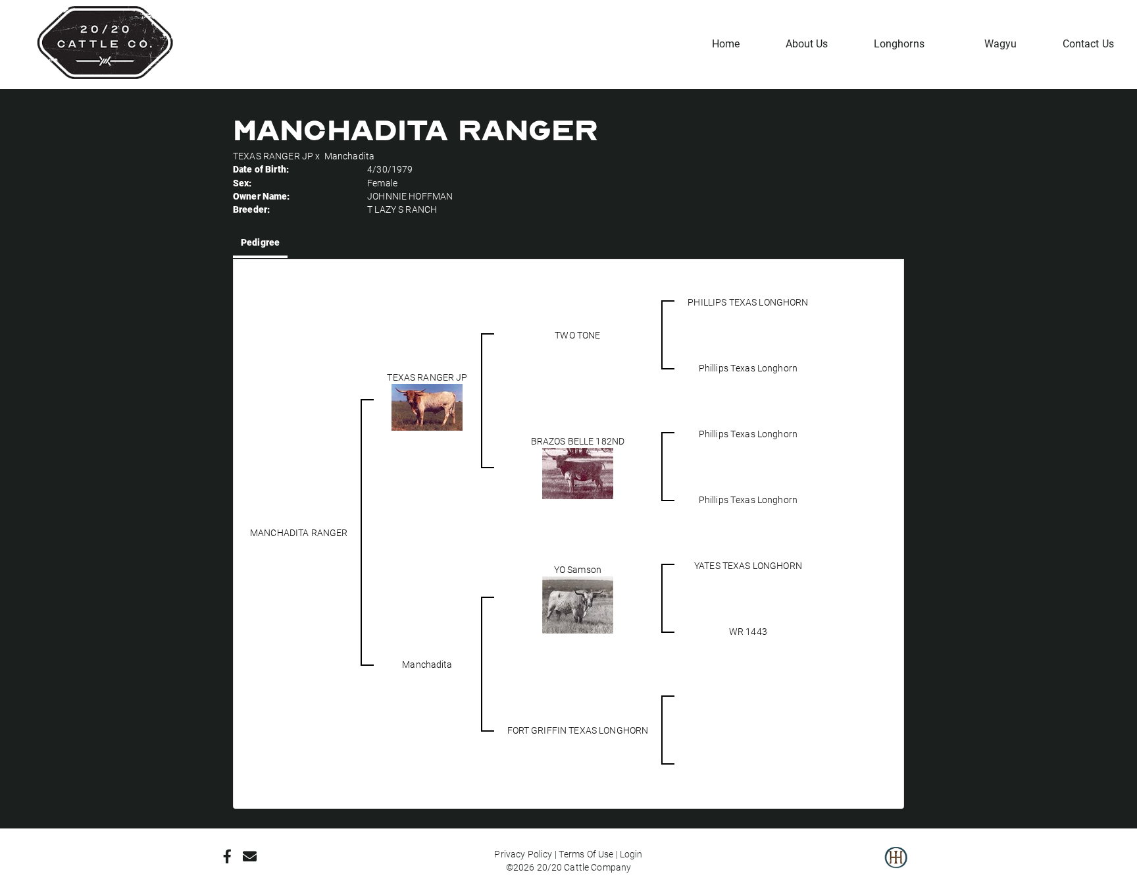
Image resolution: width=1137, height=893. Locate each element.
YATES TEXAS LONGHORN (748, 565)
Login (631, 854)
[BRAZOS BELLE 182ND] (577, 472)
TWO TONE (577, 335)
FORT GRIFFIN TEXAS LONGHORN (578, 730)
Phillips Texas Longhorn (748, 368)
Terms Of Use (586, 854)
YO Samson (577, 569)
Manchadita (349, 155)
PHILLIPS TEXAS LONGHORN (748, 302)
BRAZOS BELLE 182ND (578, 441)
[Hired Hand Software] (896, 866)
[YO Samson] (577, 603)
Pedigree (260, 242)
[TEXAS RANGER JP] (427, 406)
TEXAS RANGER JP (273, 155)
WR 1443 (748, 631)
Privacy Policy (523, 854)
